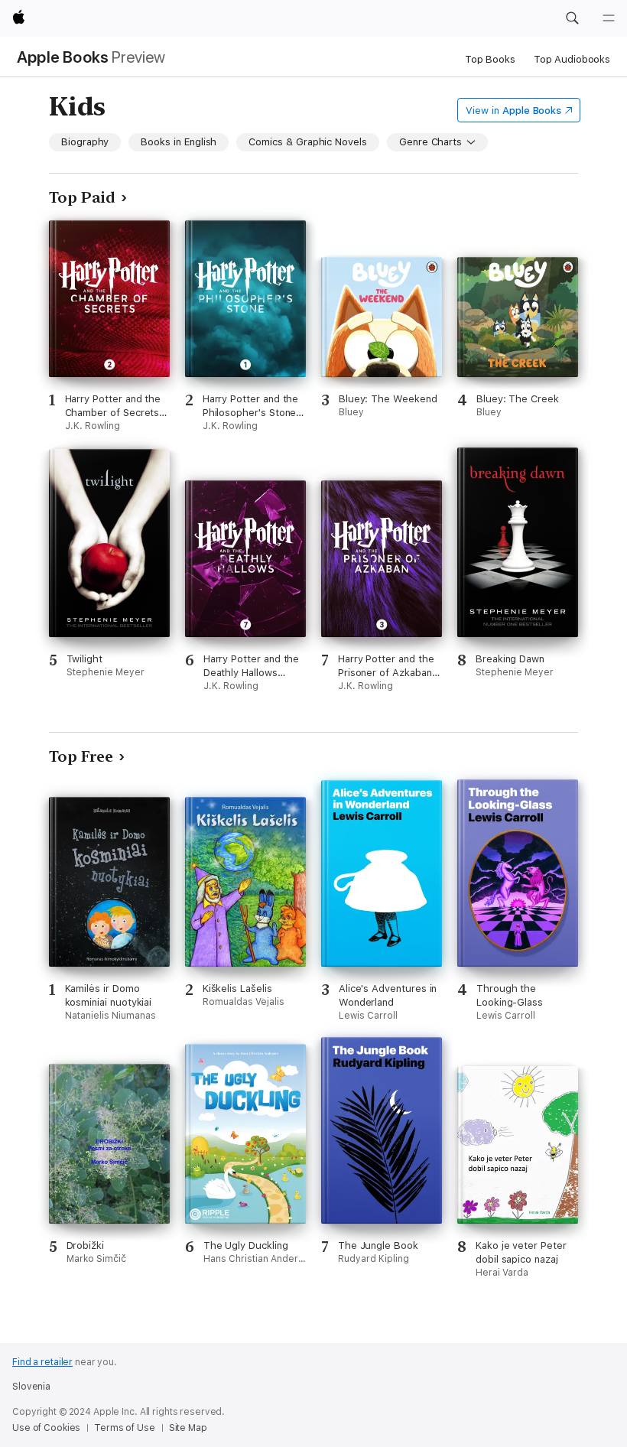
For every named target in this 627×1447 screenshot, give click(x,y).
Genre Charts (430, 142)
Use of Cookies (46, 1428)
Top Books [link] (490, 59)
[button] (572, 18)
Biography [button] (85, 142)
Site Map (188, 1428)
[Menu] (608, 18)
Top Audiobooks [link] (572, 59)
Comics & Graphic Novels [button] (308, 142)
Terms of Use (124, 1428)
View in (513, 110)
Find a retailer (42, 1362)
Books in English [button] (178, 142)
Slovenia (31, 1386)
